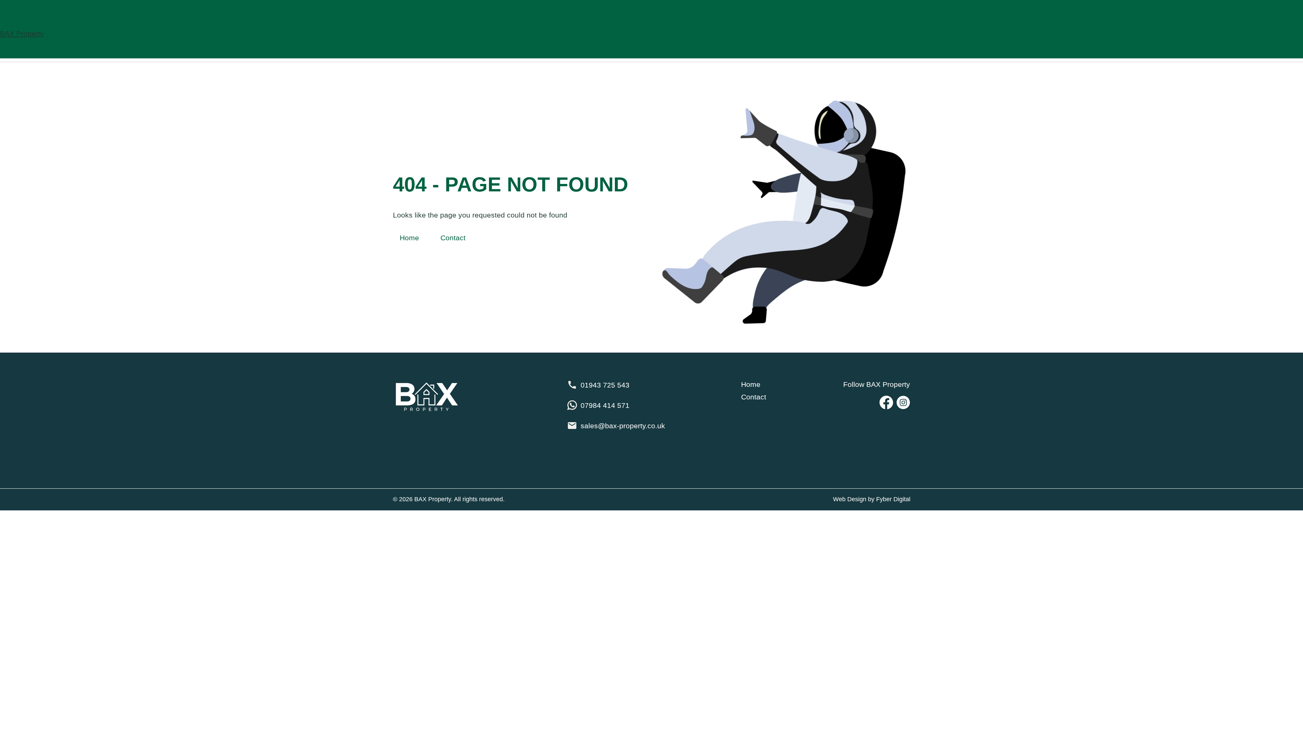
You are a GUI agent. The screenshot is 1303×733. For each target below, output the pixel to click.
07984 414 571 (605, 405)
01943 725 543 (605, 385)
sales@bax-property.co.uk (623, 426)
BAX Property (22, 33)
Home (409, 238)
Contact (453, 238)
